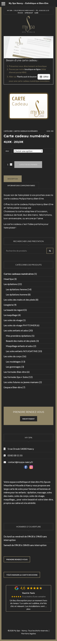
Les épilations (10, 284)
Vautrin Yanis (28, 593)
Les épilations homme (16, 294)
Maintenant (28, 419)
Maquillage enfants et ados (19, 346)
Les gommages (13, 366)
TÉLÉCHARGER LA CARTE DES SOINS (21, 575)
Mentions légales (28, 634)
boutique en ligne (33, 69)
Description (12, 179)
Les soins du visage (13, 320)
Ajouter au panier (28, 164)
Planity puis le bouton (27, 76)
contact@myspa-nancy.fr (20, 462)
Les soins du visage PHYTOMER (20, 325)
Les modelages (13, 361)
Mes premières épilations (18, 335)
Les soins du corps (13, 356)
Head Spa (8, 278)
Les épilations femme (16, 289)
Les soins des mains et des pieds (19, 299)
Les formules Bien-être (15, 371)
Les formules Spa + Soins (16, 377)
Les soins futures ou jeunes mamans (21, 382)
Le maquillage (10, 315)
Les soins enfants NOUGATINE (21, 351)
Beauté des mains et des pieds (21, 340)
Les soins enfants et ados (16, 330)
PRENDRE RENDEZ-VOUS (16, 559)
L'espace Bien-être (13, 387)
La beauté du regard (14, 309)
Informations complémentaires (21, 185)
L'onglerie (8, 304)
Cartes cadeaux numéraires (26, 131)
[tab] (13, 178)
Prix (7, 151)
